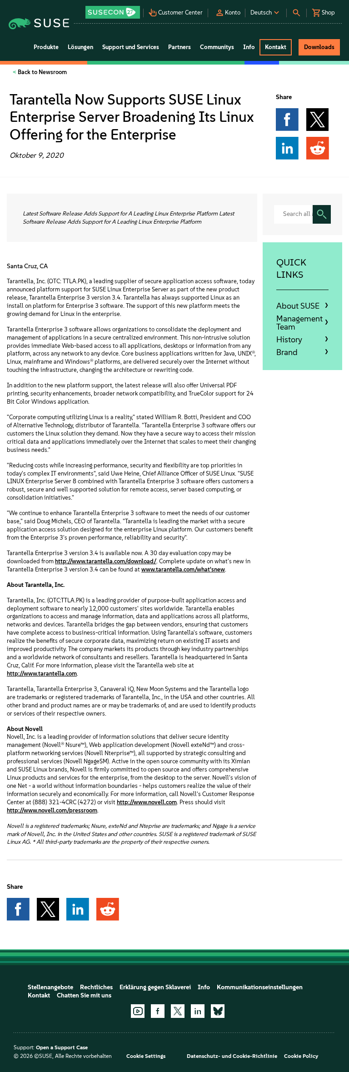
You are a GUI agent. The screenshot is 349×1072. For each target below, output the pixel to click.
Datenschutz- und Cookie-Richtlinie (232, 1056)
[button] (114, 9)
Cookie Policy (301, 1056)
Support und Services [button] (130, 47)
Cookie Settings (145, 1056)
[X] (177, 1011)
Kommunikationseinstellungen (260, 987)
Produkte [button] (46, 47)
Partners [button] (179, 47)
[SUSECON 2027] (112, 12)
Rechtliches (96, 987)
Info (204, 987)
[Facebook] (158, 1011)
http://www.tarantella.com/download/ (105, 561)
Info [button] (249, 47)
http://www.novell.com (147, 802)
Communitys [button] (217, 47)
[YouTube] (138, 1011)
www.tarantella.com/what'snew (183, 569)
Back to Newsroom (41, 72)
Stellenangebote (50, 987)
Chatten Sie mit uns (84, 995)
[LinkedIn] (197, 1011)
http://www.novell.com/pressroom (52, 810)
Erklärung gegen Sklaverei (155, 987)
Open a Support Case (62, 1047)
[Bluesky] (217, 1011)
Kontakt (39, 995)
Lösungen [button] (80, 47)
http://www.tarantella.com (42, 673)
